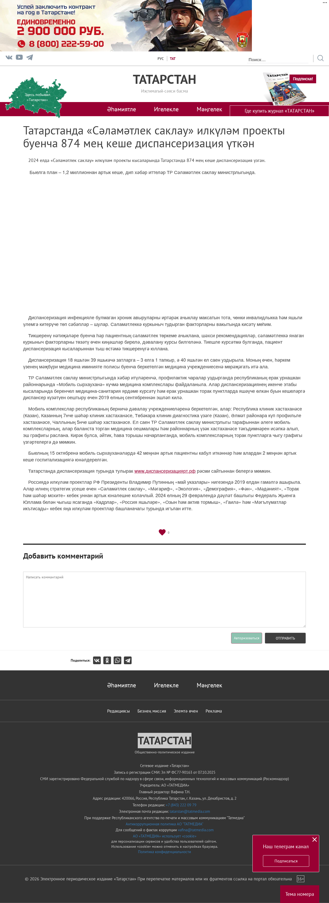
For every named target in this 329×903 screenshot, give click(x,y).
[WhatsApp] (119, 660)
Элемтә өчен (186, 711)
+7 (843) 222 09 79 (181, 804)
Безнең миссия (152, 711)
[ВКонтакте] (98, 660)
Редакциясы (118, 711)
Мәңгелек (209, 109)
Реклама (214, 711)
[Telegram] (29, 58)
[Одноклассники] (108, 660)
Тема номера (299, 894)
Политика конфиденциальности (164, 851)
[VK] (9, 58)
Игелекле (166, 109)
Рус (161, 58)
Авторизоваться (246, 638)
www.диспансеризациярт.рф (165, 470)
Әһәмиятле (121, 109)
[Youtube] (19, 58)
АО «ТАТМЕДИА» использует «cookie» (164, 836)
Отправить (285, 638)
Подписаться (286, 860)
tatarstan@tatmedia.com (190, 811)
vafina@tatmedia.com (196, 829)
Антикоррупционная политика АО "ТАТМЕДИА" (164, 824)
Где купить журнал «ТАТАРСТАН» (279, 111)
